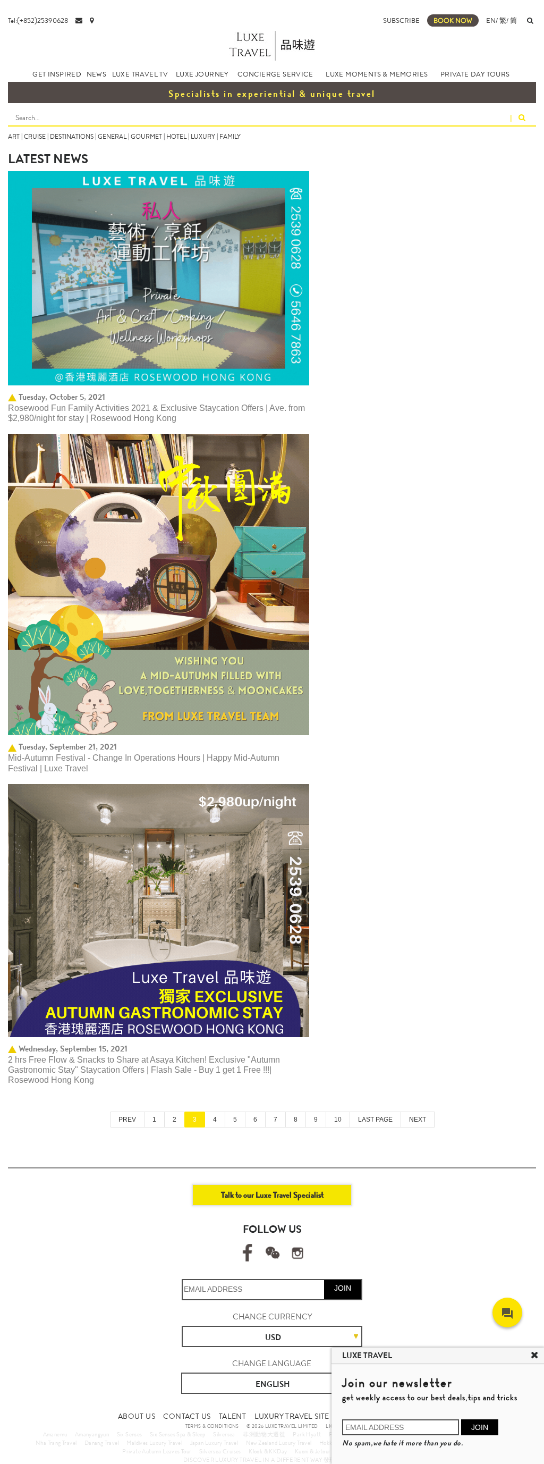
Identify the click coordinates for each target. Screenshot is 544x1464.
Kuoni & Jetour (313, 1451)
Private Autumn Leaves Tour (156, 1451)
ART (14, 136)
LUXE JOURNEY (202, 74)
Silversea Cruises (220, 1451)
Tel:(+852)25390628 (38, 20)
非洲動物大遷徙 (264, 1434)
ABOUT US (136, 1416)
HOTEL (176, 136)
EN (491, 20)
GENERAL (112, 136)
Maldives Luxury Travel (154, 1442)
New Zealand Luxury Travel (279, 1442)
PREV (127, 1119)
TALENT (232, 1416)
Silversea (224, 1434)
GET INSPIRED (56, 74)
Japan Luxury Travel (214, 1442)
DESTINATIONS (72, 136)
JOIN (342, 1288)
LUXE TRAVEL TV (140, 74)
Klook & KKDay (268, 1451)
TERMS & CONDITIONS (212, 1426)
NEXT (417, 1119)
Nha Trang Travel (56, 1442)
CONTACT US (186, 1416)
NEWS (97, 74)
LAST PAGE (375, 1119)
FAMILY (230, 136)
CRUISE (35, 136)
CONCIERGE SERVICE (275, 74)
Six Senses (129, 1434)
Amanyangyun (92, 1434)
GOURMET (146, 136)
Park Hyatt (307, 1434)
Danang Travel (101, 1442)
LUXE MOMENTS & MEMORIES (377, 74)
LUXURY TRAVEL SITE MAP (300, 1416)
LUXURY (203, 136)
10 (338, 1119)
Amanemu (55, 1434)
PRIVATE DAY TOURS (475, 74)
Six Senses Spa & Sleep (178, 1434)
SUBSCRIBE (401, 20)
